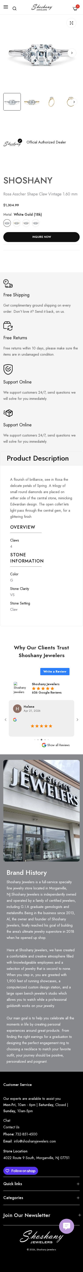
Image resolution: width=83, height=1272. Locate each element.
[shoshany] (41, 7)
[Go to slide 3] (38, 739)
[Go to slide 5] (45, 739)
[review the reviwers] (15, 719)
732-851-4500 (26, 1134)
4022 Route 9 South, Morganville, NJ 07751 (36, 1157)
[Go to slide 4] (41, 739)
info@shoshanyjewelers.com (35, 1141)
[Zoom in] (71, 23)
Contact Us (11, 1127)
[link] (41, 811)
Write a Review (54, 671)
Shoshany (27, 180)
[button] (72, 52)
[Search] (14, 8)
